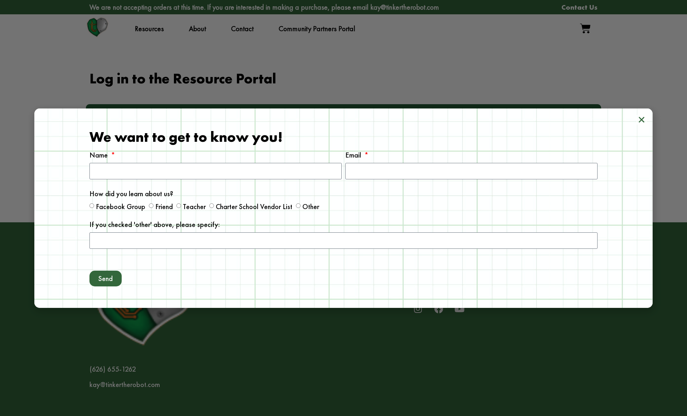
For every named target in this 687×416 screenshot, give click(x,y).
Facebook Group (120, 206)
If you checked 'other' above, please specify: (154, 225)
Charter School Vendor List (254, 206)
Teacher (194, 206)
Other (310, 206)
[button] (641, 120)
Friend (164, 206)
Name (99, 155)
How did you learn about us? (131, 194)
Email (354, 155)
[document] (343, 208)
